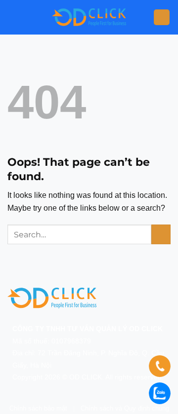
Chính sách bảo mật (38, 408)
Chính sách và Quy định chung (125, 408)
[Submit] (161, 234)
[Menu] (162, 17)
